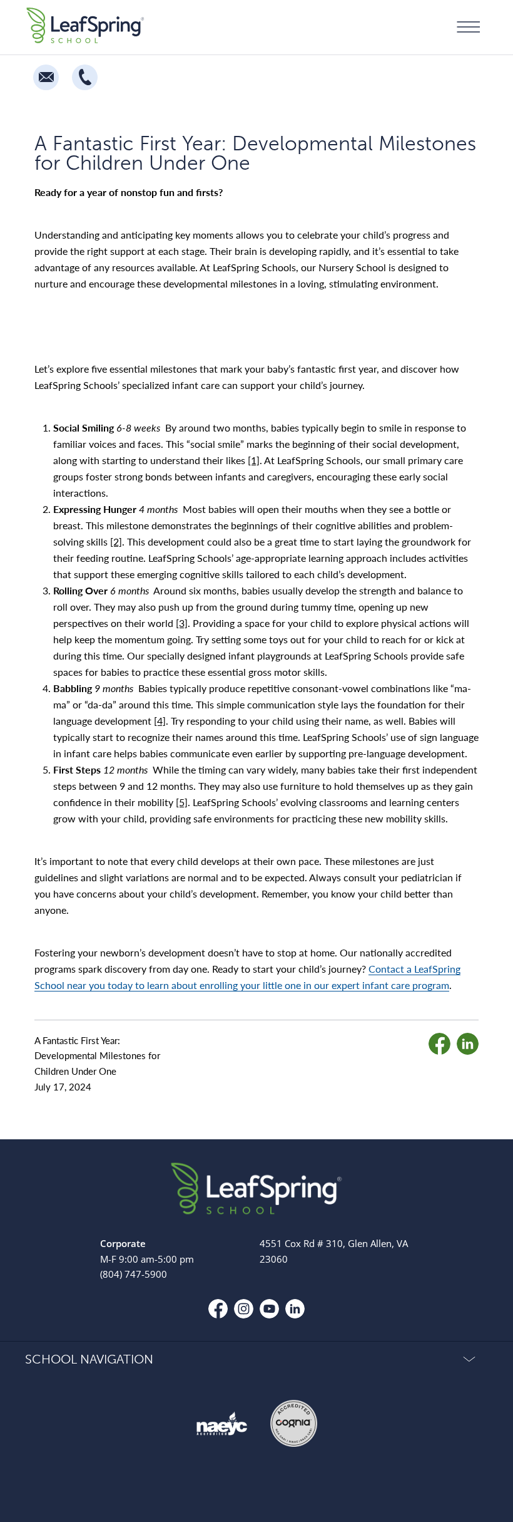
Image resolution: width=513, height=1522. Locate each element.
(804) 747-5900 (133, 1274)
